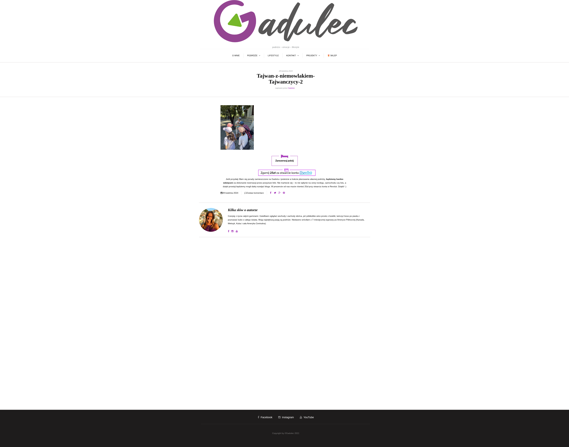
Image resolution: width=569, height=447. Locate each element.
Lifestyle (273, 55)
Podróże (252, 55)
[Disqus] (284, 279)
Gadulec (291, 88)
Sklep (333, 55)
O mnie (236, 55)
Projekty (311, 55)
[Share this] (270, 193)
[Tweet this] (275, 193)
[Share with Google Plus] (279, 193)
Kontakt (291, 55)
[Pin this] (284, 193)
